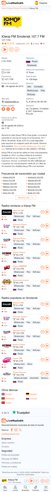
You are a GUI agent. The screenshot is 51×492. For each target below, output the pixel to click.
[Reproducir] (5, 49)
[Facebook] (3, 109)
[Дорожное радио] (7, 282)
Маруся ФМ (18, 210)
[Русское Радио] (7, 226)
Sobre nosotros (8, 442)
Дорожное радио (21, 280)
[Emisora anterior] (26, 481)
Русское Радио (20, 224)
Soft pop (31, 94)
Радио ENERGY (20, 266)
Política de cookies (9, 466)
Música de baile (20, 378)
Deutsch (33, 394)
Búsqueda (25, 490)
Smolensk (31, 65)
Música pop (32, 90)
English (9, 394)
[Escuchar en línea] (47, 212)
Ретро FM (17, 358)
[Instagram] (16, 429)
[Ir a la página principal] (13, 3)
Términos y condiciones (11, 462)
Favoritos (35, 490)
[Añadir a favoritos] (11, 49)
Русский (33, 398)
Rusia (34, 61)
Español (43, 2)
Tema (5, 490)
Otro (29, 86)
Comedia (38, 86)
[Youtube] (13, 109)
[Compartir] (17, 49)
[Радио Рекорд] (7, 374)
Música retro (19, 364)
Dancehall (34, 378)
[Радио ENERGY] (7, 268)
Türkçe (8, 402)
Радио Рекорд (19, 372)
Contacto (5, 446)
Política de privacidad (10, 455)
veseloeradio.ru (11, 101)
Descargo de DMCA (10, 458)
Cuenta (15, 490)
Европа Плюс (19, 238)
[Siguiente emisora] (37, 481)
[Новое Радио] (7, 254)
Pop (43, 90)
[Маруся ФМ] (7, 212)
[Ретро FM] (7, 360)
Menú (46, 490)
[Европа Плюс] (7, 240)
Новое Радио (19, 252)
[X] (8, 109)
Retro (29, 364)
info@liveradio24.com (10, 433)
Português (10, 398)
